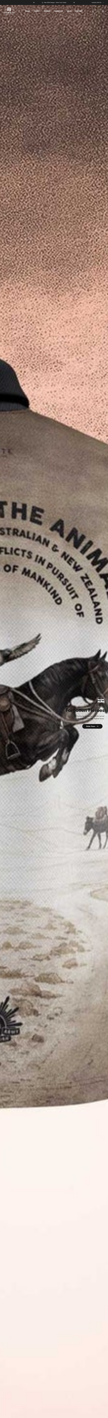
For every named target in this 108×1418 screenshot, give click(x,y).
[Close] (100, 1378)
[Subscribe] (97, 1396)
